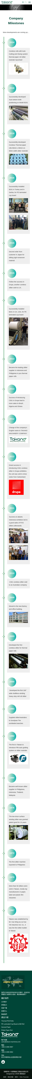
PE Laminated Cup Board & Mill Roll (12, 1024)
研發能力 (4, 1005)
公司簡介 (4, 1002)
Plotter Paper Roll (7, 1030)
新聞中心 (4, 1011)
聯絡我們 (4, 1014)
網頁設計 (23, 1074)
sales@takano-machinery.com (10, 1042)
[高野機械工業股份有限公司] (8, 3)
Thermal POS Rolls (7, 1021)
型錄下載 (4, 1008)
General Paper (6, 1027)
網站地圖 (10, 1077)
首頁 (4, 1077)
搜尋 (16, 1077)
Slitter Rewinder (24, 1077)
